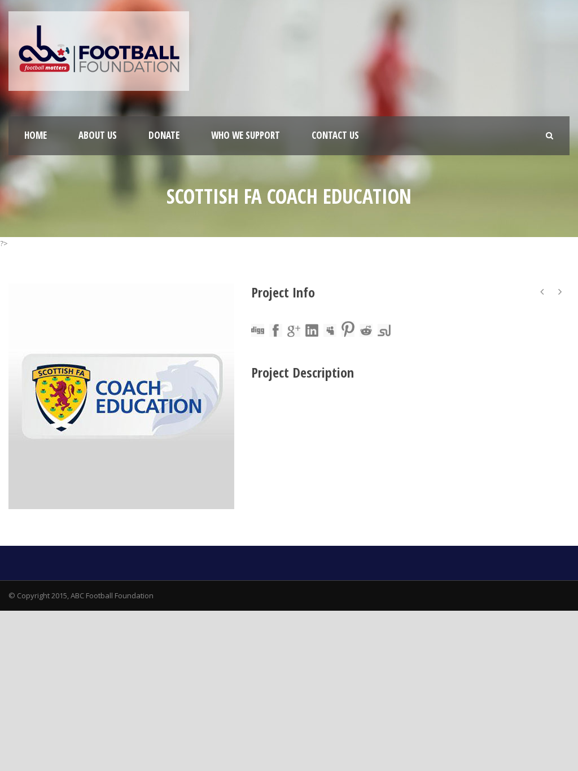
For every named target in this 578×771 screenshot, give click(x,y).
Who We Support (245, 135)
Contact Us (335, 135)
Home (35, 135)
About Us (97, 135)
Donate (163, 135)
